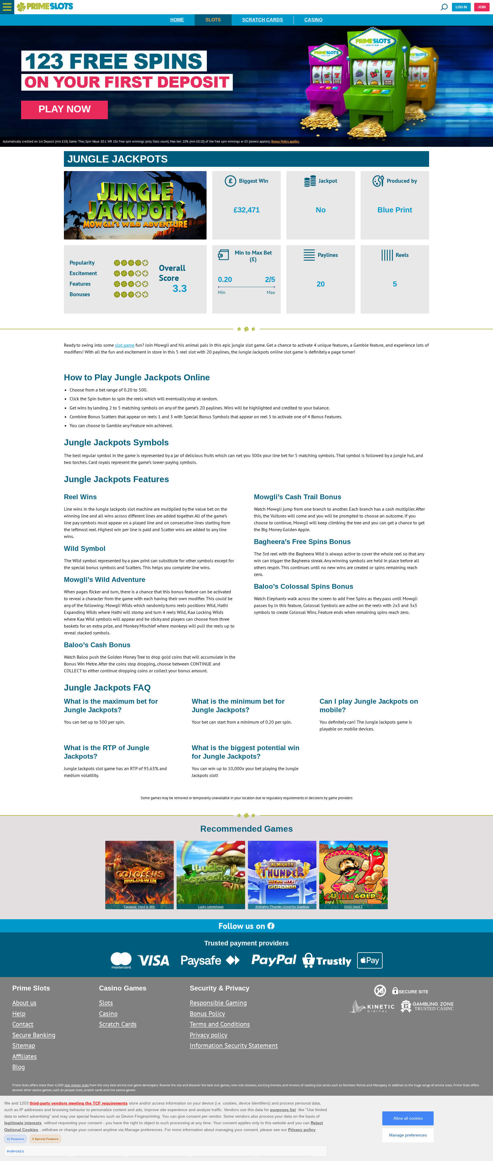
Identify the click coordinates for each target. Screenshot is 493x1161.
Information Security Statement (234, 1045)
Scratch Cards (262, 19)
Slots (213, 19)
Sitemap (23, 1045)
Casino (313, 19)
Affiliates (24, 1056)
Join (482, 7)
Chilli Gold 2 (353, 906)
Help (18, 1013)
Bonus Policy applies (285, 141)
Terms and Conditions (220, 1024)
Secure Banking (33, 1035)
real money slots (76, 1085)
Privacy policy (208, 1035)
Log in (461, 7)
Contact (22, 1024)
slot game (124, 345)
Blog (18, 1067)
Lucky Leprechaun (211, 906)
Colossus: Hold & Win (139, 906)
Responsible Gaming (218, 1002)
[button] (7, 7)
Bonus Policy (207, 1013)
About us (24, 1002)
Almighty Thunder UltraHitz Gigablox (282, 906)
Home (177, 19)
